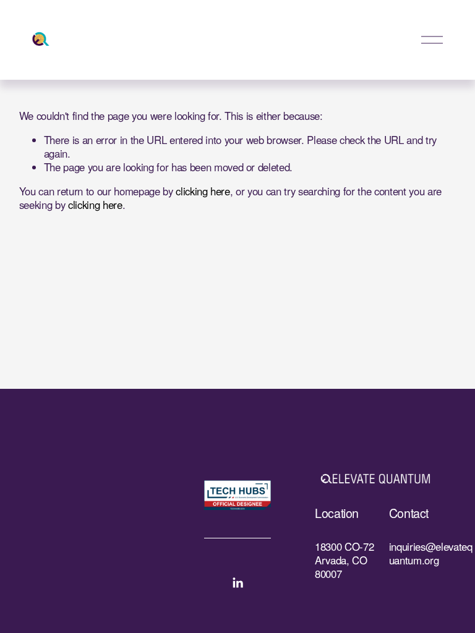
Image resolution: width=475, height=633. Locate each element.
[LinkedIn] (237, 583)
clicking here (203, 191)
